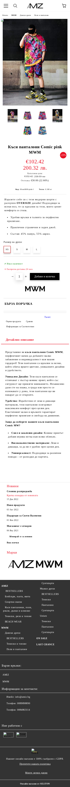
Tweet (47, 317)
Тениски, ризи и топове (18, 616)
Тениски (46, 599)
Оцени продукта (13, 321)
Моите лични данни (36, 773)
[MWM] (49, 564)
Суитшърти (48, 583)
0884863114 (23, 710)
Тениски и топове (17, 644)
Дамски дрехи (25, 15)
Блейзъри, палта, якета (17, 596)
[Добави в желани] (61, 262)
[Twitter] (13, 716)
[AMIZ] (21, 564)
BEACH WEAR (13, 621)
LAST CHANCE (45, 644)
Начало (5, 15)
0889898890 (23, 703)
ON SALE (41, 638)
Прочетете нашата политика (35, 764)
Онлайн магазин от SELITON (35, 784)
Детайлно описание (20, 339)
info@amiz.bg (22, 697)
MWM (13, 15)
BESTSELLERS (14, 591)
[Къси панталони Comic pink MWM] (35, 104)
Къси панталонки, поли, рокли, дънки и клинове (17, 609)
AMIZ (4, 586)
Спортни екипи (13, 602)
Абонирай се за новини (20, 536)
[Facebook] (6, 716)
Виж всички (13, 542)
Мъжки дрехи (47, 588)
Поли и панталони (41, 15)
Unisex (43, 616)
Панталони (48, 605)
